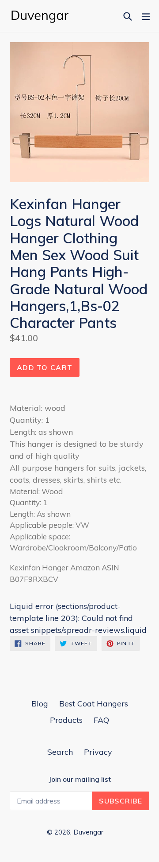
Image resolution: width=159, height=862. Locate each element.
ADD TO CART (44, 367)
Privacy (98, 752)
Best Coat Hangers (93, 703)
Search (60, 752)
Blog (39, 703)
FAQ (101, 720)
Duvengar (88, 832)
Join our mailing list (80, 780)
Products (66, 720)
